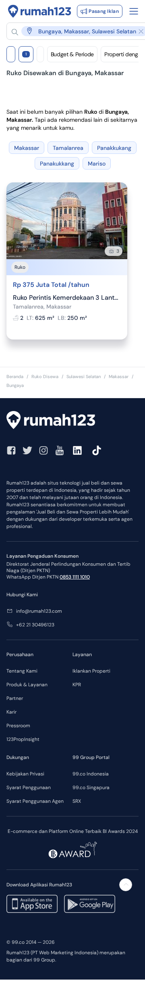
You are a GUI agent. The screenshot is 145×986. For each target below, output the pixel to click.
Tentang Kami (21, 671)
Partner (14, 698)
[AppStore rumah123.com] (32, 904)
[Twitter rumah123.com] (27, 450)
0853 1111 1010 (75, 577)
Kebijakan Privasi (25, 774)
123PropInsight (22, 739)
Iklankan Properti (91, 671)
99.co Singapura (91, 787)
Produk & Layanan (27, 684)
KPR (76, 684)
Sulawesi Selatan (83, 376)
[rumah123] (72, 421)
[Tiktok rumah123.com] (96, 450)
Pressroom (18, 725)
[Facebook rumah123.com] (11, 450)
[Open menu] (134, 11)
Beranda (14, 376)
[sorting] (40, 54)
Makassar (118, 376)
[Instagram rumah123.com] (43, 450)
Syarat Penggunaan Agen (35, 801)
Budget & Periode (72, 54)
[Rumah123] (39, 11)
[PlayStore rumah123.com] (89, 904)
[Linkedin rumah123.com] (77, 450)
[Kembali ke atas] (125, 884)
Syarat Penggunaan (28, 787)
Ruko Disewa (44, 376)
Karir (11, 712)
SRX (76, 801)
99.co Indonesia (90, 774)
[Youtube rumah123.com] (59, 450)
